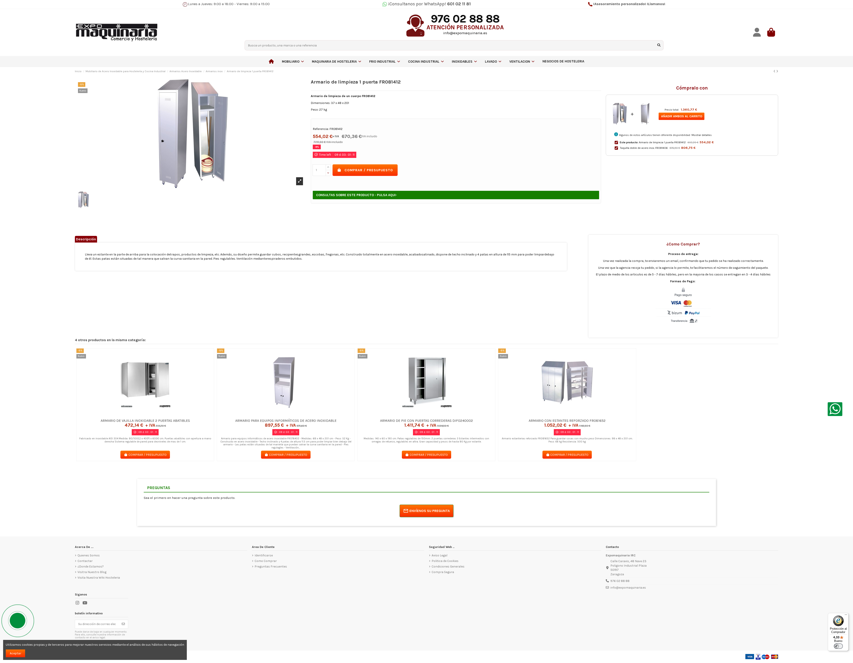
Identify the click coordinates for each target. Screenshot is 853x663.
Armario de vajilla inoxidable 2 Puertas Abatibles (145, 420)
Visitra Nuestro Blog (92, 572)
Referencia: (321, 129)
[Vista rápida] (151, 415)
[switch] (838, 646)
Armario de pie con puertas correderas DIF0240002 (426, 420)
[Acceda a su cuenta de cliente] (756, 32)
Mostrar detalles (702, 135)
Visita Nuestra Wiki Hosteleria (99, 577)
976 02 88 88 (620, 581)
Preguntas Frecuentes (271, 566)
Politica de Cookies (445, 561)
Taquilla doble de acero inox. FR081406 (644, 147)
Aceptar (15, 653)
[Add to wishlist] (139, 415)
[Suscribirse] (123, 624)
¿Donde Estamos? (91, 566)
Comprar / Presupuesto (369, 170)
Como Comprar (266, 561)
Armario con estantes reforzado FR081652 (567, 420)
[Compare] (145, 415)
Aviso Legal (439, 555)
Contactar (85, 561)
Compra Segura (443, 572)
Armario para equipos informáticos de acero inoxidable (286, 420)
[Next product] (777, 71)
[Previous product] (774, 71)
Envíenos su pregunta (429, 511)
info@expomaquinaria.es (628, 587)
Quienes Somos (89, 555)
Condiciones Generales (448, 566)
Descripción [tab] (86, 239)
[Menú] (846, 615)
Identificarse (264, 555)
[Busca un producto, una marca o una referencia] (659, 45)
